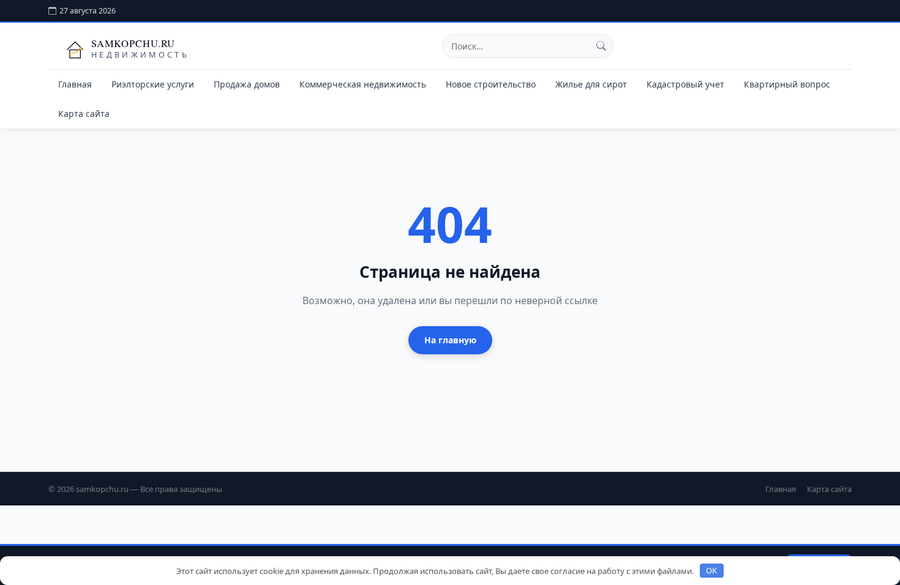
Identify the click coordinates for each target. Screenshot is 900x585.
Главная (75, 84)
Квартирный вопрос (787, 84)
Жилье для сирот (591, 84)
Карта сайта (84, 113)
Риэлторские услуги (152, 84)
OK (711, 570)
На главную (450, 340)
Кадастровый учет (685, 84)
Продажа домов (247, 84)
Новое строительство (491, 84)
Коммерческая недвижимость (362, 84)
